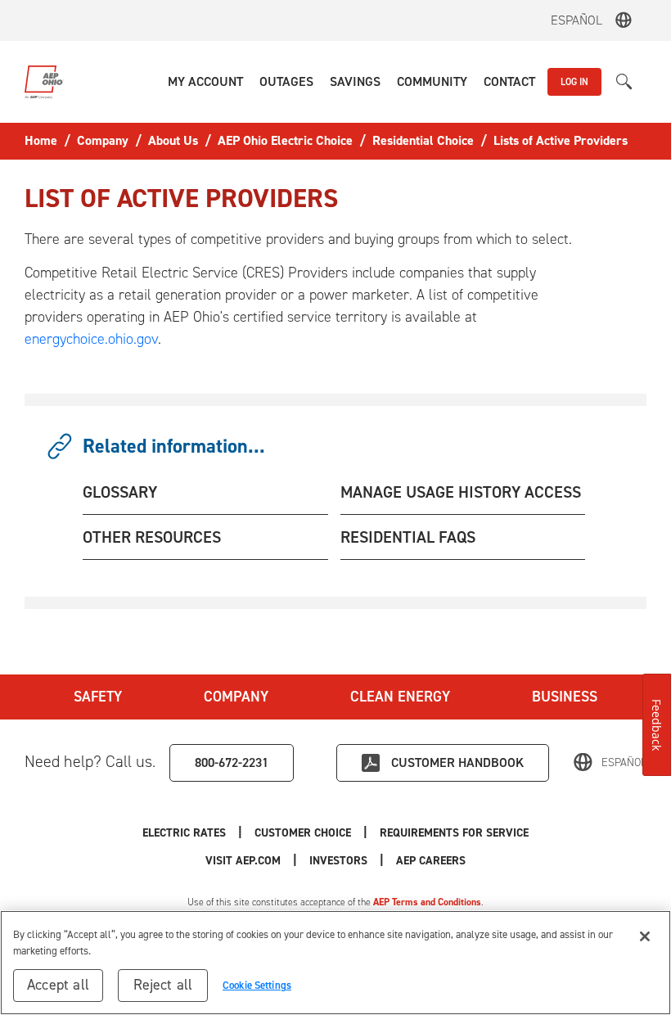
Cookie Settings (257, 985)
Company (236, 696)
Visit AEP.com (243, 860)
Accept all (58, 985)
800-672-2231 (231, 762)
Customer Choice (302, 833)
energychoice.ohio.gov (91, 339)
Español (576, 20)
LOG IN (574, 81)
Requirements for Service (454, 833)
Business (564, 696)
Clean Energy (400, 696)
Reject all (163, 985)
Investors (338, 860)
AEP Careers (431, 860)
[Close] (645, 936)
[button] (205, 81)
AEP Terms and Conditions (427, 902)
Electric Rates (184, 833)
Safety (98, 696)
